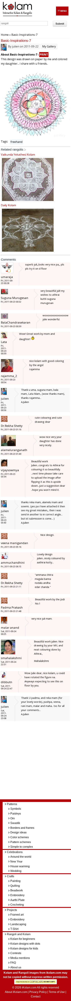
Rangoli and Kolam (19, 934)
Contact (35, 996)
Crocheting (17, 904)
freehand (16, 142)
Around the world (20, 856)
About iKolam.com (16, 992)
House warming (20, 866)
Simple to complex (21, 846)
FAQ (13, 962)
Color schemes (19, 837)
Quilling (15, 885)
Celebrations (15, 852)
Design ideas (18, 832)
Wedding (15, 870)
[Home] (17, 16)
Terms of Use (57, 992)
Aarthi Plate (17, 900)
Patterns (12, 804)
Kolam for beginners (22, 938)
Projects (12, 910)
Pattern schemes (20, 842)
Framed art (17, 914)
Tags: (4, 141)
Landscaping (18, 924)
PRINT (44, 54)
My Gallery (49, 46)
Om (12, 818)
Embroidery (17, 895)
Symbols (15, 808)
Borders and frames (22, 827)
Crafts (10, 876)
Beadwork (16, 890)
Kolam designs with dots (25, 943)
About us (15, 967)
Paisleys (15, 813)
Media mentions (20, 957)
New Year (16, 861)
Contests (15, 953)
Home (5, 35)
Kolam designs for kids (24, 948)
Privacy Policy (38, 992)
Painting (15, 880)
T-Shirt (14, 928)
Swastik (15, 823)
